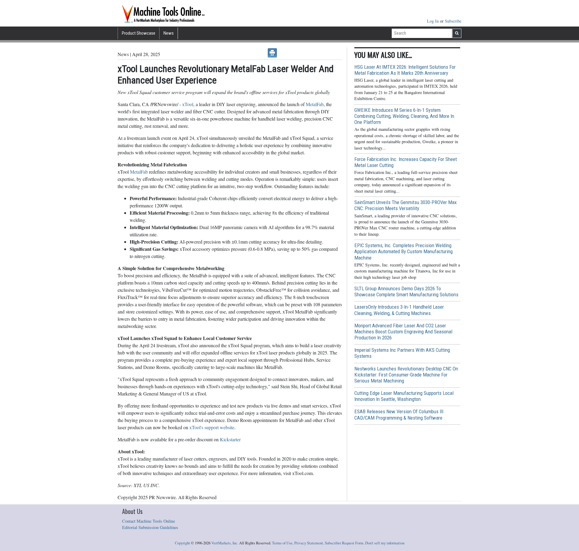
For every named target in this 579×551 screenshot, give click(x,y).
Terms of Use (282, 543)
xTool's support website (211, 427)
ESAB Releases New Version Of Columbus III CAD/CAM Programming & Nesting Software (398, 414)
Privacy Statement (308, 543)
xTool (187, 104)
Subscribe (453, 21)
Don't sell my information (384, 543)
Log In (433, 21)
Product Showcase (138, 33)
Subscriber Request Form (344, 543)
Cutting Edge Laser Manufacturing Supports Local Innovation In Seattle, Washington (404, 396)
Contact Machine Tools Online (148, 521)
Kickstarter (230, 439)
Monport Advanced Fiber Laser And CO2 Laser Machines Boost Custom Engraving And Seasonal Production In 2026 (403, 332)
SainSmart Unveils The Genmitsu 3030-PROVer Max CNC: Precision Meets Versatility (405, 205)
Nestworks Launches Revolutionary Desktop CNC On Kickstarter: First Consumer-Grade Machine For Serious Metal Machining (406, 375)
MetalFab (314, 104)
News (168, 33)
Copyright (182, 543)
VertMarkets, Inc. (224, 543)
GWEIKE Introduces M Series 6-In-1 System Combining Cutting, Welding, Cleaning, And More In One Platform (404, 116)
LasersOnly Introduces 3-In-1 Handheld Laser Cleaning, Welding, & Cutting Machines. (399, 310)
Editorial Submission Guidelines (150, 527)
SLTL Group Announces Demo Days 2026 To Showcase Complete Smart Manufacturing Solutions (406, 291)
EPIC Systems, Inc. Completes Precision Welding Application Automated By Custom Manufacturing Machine (403, 251)
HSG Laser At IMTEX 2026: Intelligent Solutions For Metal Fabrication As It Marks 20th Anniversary (405, 70)
